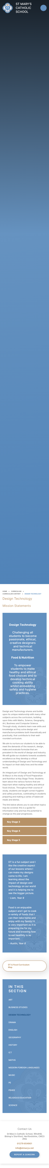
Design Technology (33, 594)
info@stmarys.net (24, 1148)
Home (5, 591)
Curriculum (16, 591)
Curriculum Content (12, 594)
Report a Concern (24, 1154)
